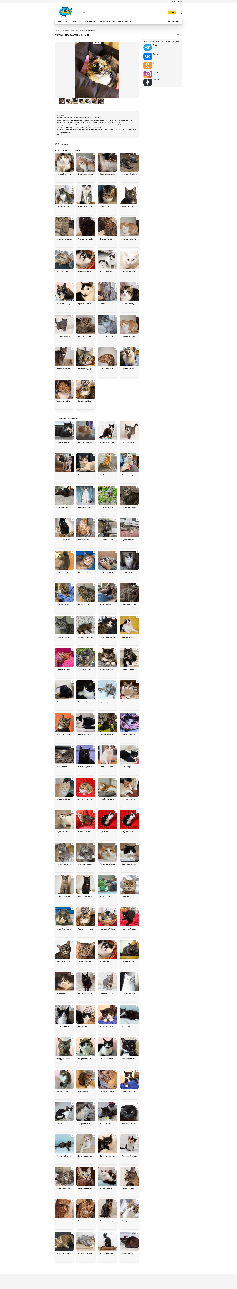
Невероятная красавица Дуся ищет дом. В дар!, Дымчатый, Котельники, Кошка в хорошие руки (107, 1123)
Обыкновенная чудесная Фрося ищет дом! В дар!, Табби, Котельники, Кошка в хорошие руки (86, 1188)
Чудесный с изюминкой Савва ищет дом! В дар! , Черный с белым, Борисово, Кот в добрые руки (64, 832)
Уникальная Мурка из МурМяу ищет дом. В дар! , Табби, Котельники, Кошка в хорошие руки (107, 369)
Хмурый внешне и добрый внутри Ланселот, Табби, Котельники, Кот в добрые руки (86, 961)
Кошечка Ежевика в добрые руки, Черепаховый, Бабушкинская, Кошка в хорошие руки (129, 669)
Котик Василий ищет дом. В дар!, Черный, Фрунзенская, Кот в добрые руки (64, 507)
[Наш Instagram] (147, 74)
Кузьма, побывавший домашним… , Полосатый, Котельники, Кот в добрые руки (86, 1221)
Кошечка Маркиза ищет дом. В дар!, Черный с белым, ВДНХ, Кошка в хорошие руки (107, 442)
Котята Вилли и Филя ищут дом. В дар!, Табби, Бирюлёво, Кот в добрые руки (107, 605)
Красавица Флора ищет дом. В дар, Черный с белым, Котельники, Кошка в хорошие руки (129, 864)
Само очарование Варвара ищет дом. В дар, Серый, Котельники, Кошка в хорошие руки (86, 864)
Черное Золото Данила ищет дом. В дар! (86, 239)
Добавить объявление (172, 21)
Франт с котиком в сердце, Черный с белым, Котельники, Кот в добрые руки (129, 1059)
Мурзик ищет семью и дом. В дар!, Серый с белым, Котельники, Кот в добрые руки (129, 540)
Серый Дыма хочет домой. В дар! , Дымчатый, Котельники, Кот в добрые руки (64, 336)
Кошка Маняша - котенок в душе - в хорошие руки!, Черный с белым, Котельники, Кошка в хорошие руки (107, 1188)
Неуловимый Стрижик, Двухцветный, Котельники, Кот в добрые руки (107, 929)
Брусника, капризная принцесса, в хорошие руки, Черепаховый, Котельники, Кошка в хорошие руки (107, 1156)
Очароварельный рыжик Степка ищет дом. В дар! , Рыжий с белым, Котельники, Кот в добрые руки (129, 799)
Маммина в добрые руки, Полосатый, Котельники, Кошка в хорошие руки (86, 369)
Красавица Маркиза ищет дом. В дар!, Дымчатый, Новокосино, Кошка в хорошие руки (129, 605)
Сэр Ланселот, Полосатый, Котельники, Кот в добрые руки (86, 1091)
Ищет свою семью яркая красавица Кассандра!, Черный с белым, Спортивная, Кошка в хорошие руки (107, 1253)
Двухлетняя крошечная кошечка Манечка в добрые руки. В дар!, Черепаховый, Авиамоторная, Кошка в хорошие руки (86, 669)
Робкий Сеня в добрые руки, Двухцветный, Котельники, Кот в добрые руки (129, 304)
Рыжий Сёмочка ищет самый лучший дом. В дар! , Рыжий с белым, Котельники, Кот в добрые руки (107, 799)
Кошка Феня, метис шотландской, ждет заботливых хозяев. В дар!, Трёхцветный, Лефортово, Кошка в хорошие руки (64, 929)
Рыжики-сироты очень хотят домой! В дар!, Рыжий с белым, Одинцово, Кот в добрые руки (129, 336)
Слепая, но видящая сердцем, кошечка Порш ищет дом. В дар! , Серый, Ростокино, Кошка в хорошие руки (107, 734)
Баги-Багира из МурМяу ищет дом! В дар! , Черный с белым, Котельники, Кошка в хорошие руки (129, 767)
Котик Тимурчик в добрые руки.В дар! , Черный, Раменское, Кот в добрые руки (86, 767)
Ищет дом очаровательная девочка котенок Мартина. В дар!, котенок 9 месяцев (86, 174)
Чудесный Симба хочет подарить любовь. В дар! (129, 174)
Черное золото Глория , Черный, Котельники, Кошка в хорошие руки (129, 1253)
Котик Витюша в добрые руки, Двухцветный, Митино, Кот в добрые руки (64, 442)
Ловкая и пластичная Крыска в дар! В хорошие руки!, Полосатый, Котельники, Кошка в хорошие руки (64, 1091)
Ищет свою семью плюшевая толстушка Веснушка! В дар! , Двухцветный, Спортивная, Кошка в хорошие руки (129, 702)
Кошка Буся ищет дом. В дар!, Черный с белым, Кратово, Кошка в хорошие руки (86, 734)
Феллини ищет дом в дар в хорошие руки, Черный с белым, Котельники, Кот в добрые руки (129, 1026)
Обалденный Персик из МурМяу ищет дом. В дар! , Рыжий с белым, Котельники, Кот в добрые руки (64, 799)
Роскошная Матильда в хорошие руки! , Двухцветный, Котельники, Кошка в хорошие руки (86, 401)
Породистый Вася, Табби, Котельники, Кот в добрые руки (64, 961)
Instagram (157, 72)
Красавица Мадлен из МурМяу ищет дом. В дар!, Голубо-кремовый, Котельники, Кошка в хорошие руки (107, 304)
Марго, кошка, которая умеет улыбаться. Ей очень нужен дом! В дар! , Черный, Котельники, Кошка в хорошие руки (86, 994)
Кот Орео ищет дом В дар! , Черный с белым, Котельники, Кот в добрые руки (86, 1026)
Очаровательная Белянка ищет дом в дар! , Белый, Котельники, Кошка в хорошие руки (129, 271)
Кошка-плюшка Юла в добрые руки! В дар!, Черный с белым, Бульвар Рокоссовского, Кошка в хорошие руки (129, 637)
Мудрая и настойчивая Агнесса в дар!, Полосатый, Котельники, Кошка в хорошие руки (64, 1188)
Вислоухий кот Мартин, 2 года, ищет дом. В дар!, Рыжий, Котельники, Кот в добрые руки (86, 540)
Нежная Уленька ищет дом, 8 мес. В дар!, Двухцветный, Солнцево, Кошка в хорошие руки (107, 572)
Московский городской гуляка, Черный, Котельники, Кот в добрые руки (129, 929)
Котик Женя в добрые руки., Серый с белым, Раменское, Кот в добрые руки (107, 767)
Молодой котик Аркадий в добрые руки (64, 174)
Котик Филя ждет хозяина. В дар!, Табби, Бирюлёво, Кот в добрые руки (86, 605)
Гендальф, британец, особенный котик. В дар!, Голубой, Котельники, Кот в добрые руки (64, 369)
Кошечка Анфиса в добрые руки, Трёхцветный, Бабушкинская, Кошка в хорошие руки (107, 669)
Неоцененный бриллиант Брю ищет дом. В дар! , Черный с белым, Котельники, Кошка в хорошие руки (86, 271)
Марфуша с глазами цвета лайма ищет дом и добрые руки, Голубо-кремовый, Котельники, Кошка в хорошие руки (64, 1059)
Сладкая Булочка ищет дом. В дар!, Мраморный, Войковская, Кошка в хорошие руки (86, 637)
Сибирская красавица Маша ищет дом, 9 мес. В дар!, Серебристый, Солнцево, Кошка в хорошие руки (129, 572)
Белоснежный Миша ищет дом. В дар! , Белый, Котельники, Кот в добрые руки (129, 994)
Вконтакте (156, 54)
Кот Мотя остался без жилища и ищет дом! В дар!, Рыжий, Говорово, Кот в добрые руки (86, 572)
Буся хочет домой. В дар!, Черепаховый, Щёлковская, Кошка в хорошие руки (64, 475)
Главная (59, 21)
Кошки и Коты (76, 21)
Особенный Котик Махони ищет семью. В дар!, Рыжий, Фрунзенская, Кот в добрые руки (107, 475)
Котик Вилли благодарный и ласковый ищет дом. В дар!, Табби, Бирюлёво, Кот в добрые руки (64, 605)
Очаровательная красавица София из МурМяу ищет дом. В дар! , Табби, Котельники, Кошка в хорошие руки (107, 239)
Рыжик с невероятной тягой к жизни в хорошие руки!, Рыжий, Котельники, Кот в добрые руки (64, 1221)
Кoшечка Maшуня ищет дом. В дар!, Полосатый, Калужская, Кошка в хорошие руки (64, 637)
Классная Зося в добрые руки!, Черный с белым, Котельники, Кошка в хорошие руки (129, 1156)
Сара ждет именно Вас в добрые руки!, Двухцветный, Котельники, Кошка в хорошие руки (64, 1123)
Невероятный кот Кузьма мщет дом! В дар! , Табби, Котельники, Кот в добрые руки (86, 832)
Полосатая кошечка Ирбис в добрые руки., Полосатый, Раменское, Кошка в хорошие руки (64, 767)
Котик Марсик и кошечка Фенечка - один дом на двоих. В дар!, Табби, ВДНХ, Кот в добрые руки (107, 637)
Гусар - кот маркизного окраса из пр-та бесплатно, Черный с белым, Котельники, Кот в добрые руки (107, 1059)
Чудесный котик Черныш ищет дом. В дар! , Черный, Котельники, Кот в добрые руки (86, 896)
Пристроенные (118, 21)
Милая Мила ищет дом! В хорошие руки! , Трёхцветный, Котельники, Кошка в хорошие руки (64, 994)
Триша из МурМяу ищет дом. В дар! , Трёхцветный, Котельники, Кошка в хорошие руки (64, 401)
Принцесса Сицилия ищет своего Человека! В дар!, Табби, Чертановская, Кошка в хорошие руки (129, 507)
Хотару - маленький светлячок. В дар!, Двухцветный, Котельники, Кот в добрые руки (86, 475)
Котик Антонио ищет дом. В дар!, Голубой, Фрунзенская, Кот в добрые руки (107, 507)
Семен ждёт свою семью (107, 206)
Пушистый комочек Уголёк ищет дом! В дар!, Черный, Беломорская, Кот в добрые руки (64, 702)
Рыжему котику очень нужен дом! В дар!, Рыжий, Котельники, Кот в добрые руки (86, 442)
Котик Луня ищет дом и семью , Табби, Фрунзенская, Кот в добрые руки (107, 896)
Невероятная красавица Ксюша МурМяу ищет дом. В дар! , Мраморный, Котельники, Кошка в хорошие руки (107, 336)
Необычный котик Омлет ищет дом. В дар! (86, 206)
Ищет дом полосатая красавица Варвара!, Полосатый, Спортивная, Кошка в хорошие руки (64, 734)
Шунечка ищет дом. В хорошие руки (64, 206)
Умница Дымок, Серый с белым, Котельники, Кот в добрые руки (129, 1091)
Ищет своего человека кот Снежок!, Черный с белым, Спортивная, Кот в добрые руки (107, 271)
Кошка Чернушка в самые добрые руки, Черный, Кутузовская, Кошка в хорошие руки (64, 540)
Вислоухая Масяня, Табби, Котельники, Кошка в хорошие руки (86, 336)
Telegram (156, 45)
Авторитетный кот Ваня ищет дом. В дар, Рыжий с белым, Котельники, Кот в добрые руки (107, 864)
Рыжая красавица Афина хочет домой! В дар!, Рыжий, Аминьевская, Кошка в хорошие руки (64, 669)
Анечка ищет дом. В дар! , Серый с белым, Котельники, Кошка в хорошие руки (107, 1026)
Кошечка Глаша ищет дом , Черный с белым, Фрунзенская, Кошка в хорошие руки (129, 734)
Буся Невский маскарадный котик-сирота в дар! (107, 174)
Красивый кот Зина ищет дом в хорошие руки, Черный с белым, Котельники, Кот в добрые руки (86, 304)
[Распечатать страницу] (181, 34)
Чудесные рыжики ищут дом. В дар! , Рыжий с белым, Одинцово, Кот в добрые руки (129, 239)
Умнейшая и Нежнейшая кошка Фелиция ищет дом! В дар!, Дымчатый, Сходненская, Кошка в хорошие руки (107, 540)
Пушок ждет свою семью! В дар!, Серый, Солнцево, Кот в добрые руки (107, 702)
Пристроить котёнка (90, 21)
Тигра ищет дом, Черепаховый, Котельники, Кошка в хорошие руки (107, 1221)
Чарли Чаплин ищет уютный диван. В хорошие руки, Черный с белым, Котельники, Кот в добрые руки (64, 1026)
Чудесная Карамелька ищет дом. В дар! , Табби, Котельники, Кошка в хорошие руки (64, 896)
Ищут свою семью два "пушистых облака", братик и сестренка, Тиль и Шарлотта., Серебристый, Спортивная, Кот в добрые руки (64, 271)
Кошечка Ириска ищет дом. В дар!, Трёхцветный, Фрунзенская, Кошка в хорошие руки (86, 507)
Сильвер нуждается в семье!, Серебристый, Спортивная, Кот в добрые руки (86, 1253)
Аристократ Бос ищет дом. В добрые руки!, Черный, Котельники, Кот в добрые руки (129, 1123)
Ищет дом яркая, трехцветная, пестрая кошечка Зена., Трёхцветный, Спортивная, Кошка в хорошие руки (64, 1253)
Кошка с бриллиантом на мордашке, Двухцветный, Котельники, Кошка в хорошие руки (107, 961)
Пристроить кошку (105, 21)
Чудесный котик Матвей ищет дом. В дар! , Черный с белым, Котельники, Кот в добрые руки (107, 832)
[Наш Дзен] (147, 82)
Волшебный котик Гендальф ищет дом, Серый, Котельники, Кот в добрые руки (64, 864)
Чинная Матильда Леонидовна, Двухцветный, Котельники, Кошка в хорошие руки (86, 929)
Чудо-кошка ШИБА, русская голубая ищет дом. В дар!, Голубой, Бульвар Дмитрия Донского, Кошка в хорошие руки (64, 572)
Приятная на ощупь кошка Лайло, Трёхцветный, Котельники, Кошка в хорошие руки (64, 304)
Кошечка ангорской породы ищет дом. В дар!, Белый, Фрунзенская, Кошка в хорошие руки (129, 475)
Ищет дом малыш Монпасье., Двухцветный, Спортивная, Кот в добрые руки (129, 1221)
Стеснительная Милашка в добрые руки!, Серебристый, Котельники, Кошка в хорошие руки (107, 1091)
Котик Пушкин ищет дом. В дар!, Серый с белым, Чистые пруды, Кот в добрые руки (129, 442)
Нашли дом (74, 30)
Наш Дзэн (156, 80)
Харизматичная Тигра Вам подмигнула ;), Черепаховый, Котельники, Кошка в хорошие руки (129, 1188)
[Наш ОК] (147, 65)
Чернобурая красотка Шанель (129, 206)
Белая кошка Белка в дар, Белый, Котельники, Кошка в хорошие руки (86, 1156)
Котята (67, 21)
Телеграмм (128, 21)
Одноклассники (159, 63)
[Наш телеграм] (147, 47)
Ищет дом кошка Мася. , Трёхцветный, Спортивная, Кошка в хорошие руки (129, 896)
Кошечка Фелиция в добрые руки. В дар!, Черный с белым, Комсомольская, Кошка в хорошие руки (86, 702)
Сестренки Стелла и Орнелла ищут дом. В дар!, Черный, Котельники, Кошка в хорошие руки (64, 1156)
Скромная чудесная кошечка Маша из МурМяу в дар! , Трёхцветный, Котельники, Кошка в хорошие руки (86, 799)
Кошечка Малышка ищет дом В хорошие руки (64, 239)
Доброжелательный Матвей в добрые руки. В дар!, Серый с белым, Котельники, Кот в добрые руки (86, 1123)
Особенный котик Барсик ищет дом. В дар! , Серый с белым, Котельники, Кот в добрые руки (129, 369)
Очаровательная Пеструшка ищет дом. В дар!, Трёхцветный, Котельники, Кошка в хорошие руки (86, 1059)
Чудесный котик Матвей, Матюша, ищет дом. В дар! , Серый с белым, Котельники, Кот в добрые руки (129, 832)
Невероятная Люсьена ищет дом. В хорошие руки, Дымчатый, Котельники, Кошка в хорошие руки (107, 994)
